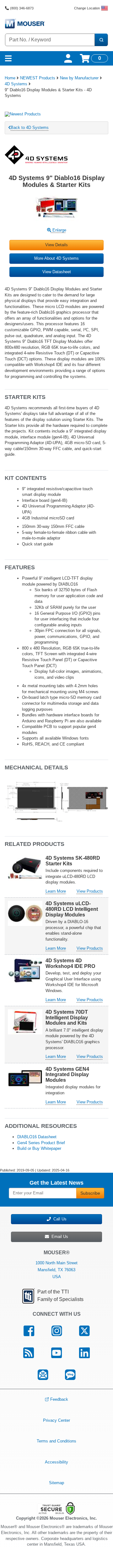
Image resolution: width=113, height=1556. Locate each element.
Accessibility (56, 1462)
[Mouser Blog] (70, 1374)
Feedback (59, 1399)
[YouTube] (56, 1352)
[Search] (101, 40)
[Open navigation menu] (8, 58)
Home (10, 78)
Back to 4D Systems (30, 127)
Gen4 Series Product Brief (41, 1142)
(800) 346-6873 (22, 8)
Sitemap (56, 1482)
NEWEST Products (37, 78)
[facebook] (29, 1331)
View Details (56, 244)
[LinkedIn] (84, 1352)
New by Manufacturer (79, 78)
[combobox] (49, 40)
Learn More (56, 891)
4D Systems (16, 84)
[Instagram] (56, 1331)
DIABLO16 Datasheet (36, 1136)
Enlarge (58, 230)
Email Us (58, 1236)
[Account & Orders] (68, 58)
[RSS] (28, 1352)
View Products (90, 891)
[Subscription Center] (42, 1374)
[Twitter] (84, 1331)
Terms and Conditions (56, 1441)
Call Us (59, 1219)
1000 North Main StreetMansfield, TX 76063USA (56, 1270)
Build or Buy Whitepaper (39, 1148)
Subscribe (90, 1193)
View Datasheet (56, 271)
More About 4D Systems (56, 258)
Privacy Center (56, 1420)
